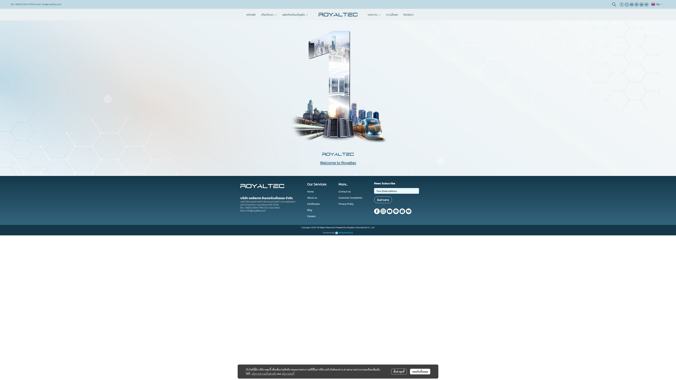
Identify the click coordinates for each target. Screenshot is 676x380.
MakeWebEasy (346, 233)
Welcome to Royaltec (338, 163)
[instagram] (627, 4)
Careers (311, 216)
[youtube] (632, 4)
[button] (614, 4)
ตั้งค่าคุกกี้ (399, 371)
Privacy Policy (346, 203)
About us (312, 197)
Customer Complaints (350, 197)
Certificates (313, 203)
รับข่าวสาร (383, 200)
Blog (309, 210)
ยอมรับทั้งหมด (420, 371)
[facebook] (622, 4)
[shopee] (641, 4)
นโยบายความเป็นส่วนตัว (264, 373)
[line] (636, 4)
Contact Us (345, 191)
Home (310, 191)
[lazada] (646, 4)
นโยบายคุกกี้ (288, 373)
